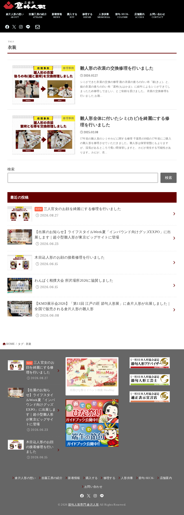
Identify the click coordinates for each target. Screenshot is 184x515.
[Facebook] (7, 27)
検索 (11, 169)
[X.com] (14, 27)
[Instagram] (21, 27)
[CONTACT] (37, 26)
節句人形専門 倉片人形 (83, 504)
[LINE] (28, 27)
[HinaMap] (92, 383)
